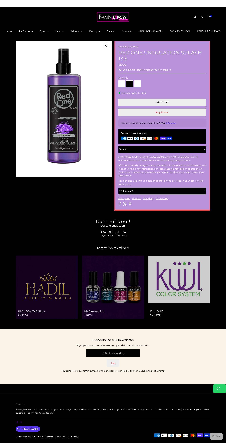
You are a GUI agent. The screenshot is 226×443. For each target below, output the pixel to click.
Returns (136, 198)
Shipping (148, 198)
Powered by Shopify (66, 436)
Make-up (75, 31)
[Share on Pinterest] (130, 204)
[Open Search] (195, 17)
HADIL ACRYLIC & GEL (150, 31)
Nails (58, 31)
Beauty (93, 31)
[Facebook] (1, 3)
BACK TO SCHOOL (180, 31)
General (111, 31)
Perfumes (25, 31)
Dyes (43, 31)
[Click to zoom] (106, 45)
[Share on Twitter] (125, 204)
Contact (126, 31)
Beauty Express (45, 436)
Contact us (162, 198)
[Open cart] (208, 17)
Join (113, 363)
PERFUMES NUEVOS (208, 31)
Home (8, 31)
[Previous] (60, 3)
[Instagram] (5, 3)
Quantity (123, 78)
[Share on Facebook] (120, 204)
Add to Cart (162, 102)
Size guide (124, 198)
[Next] (165, 3)
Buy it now (162, 112)
